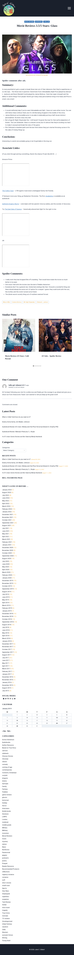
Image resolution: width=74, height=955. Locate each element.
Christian (5, 759)
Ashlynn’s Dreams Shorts (10, 204)
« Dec (4, 731)
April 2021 (5, 536)
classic (4, 761)
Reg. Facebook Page (12, 478)
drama (4, 781)
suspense (5, 899)
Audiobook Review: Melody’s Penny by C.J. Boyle (18, 432)
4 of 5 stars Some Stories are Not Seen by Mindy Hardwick (22, 436)
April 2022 (5, 503)
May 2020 (5, 567)
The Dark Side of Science (13, 209)
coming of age (7, 767)
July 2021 (5, 528)
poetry (4, 861)
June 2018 (5, 630)
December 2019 (7, 580)
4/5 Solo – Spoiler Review (51, 356)
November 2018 (7, 616)
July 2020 (5, 561)
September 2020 (8, 556)
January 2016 (7, 682)
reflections (6, 872)
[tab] (33, 365)
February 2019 (7, 608)
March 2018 (6, 638)
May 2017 (5, 663)
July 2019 (5, 594)
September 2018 (8, 622)
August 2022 (6, 492)
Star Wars (5, 891)
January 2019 (7, 611)
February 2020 (7, 575)
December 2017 (7, 644)
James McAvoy (16, 302)
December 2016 (7, 677)
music (4, 839)
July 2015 (5, 691)
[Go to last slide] (5, 341)
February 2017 (7, 671)
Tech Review (6, 902)
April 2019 (5, 602)
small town (6, 885)
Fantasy (5, 789)
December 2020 (7, 547)
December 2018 (7, 613)
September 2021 (8, 523)
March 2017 (6, 669)
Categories (6, 447)
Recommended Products (10, 869)
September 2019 (8, 589)
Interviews (5, 808)
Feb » (9, 731)
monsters (5, 833)
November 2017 (7, 646)
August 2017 (6, 655)
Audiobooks (6, 742)
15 (17, 720)
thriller (46, 21)
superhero (38, 21)
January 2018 (7, 641)
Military (4, 828)
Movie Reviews (29, 21)
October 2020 (7, 553)
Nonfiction (5, 850)
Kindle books (6, 811)
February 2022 (7, 509)
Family (4, 786)
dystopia (5, 783)
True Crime (6, 913)
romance (5, 877)
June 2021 (5, 531)
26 (57, 723)
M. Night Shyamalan (29, 302)
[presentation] (18, 335)
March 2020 (6, 572)
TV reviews (6, 918)
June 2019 (5, 597)
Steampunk (6, 894)
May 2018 (5, 633)
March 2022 (6, 506)
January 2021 (7, 545)
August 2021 (6, 525)
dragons (5, 778)
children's (5, 753)
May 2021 (5, 534)
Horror (4, 806)
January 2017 (7, 674)
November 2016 (7, 680)
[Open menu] (69, 8)
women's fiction (7, 935)
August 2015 (6, 688)
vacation (5, 927)
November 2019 (7, 583)
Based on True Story (9, 748)
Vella (4, 929)
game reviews (7, 795)
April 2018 (5, 635)
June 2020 (5, 564)
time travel (6, 907)
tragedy (4, 910)
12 (57, 717)
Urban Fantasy (7, 924)
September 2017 (8, 652)
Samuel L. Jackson (42, 302)
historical (5, 800)
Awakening (49, 196)
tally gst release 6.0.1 (17, 385)
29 (17, 726)
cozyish (4, 775)
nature (4, 844)
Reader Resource (8, 866)
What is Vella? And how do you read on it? (16, 417)
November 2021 (7, 517)
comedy (5, 764)
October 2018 (7, 619)
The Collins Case (8, 191)
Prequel (4, 863)
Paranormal (6, 852)
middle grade (6, 825)
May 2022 (5, 501)
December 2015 (7, 685)
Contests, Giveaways (9, 773)
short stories (6, 883)
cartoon (5, 750)
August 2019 (6, 591)
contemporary (7, 770)
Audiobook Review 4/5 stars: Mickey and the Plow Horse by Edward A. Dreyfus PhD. (30, 427)
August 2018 (6, 625)
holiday (4, 803)
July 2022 (5, 495)
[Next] (69, 341)
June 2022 (5, 498)
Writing (4, 938)
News (4, 847)
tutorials (5, 916)
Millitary (5, 830)
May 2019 (5, 600)
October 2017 (7, 649)
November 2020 (7, 550)
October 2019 (7, 586)
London (4, 819)
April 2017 (5, 666)
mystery (5, 841)
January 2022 (7, 512)
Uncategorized (7, 921)
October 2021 (7, 520)
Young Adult (6, 940)
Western (5, 932)
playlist (4, 855)
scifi (3, 880)
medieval (5, 822)
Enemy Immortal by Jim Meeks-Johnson (16, 422)
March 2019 (6, 605)
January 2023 (7, 490)
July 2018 (5, 627)
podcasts (5, 858)
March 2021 (6, 539)
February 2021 (7, 542)
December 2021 (7, 514)
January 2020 (7, 578)
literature (5, 814)
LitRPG (4, 817)
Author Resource (8, 745)
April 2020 (5, 569)
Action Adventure (8, 739)
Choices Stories (7, 756)
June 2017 (5, 660)
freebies (5, 792)
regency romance (8, 874)
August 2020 (6, 558)
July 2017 (5, 658)
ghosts (4, 797)
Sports (4, 888)
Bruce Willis (6, 302)
